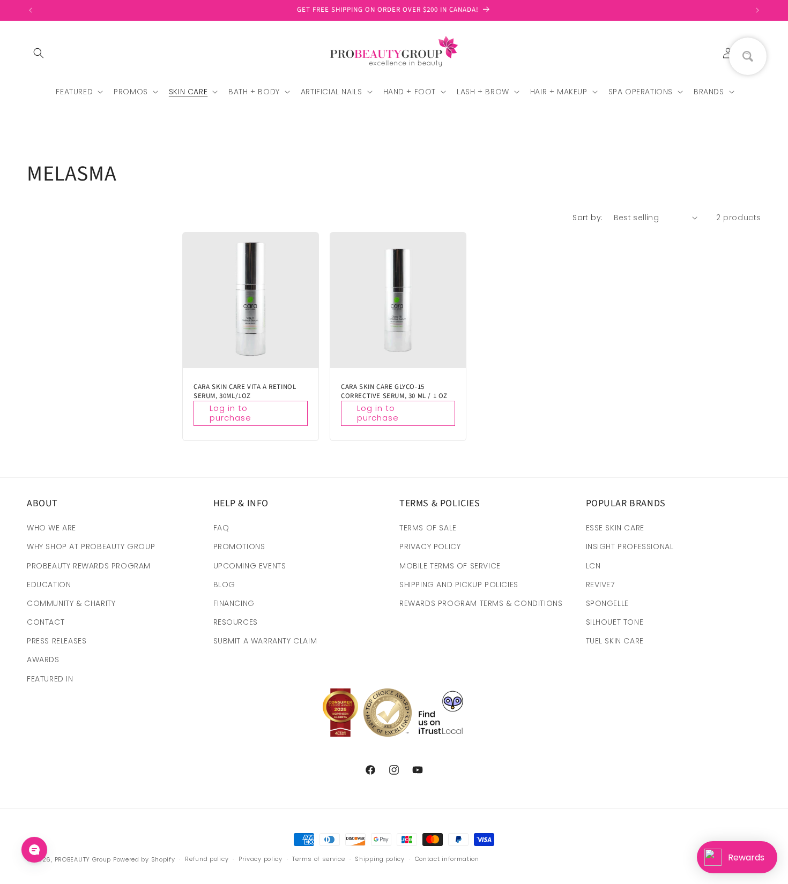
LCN (593, 565)
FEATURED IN (50, 678)
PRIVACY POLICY (429, 546)
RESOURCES (235, 622)
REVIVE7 (600, 584)
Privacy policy (261, 859)
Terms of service (318, 859)
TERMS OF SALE (428, 527)
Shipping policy (380, 859)
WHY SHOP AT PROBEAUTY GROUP (91, 546)
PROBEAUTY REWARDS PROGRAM (89, 565)
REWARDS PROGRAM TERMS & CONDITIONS (480, 603)
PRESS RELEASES (56, 640)
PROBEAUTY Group (83, 859)
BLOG (224, 584)
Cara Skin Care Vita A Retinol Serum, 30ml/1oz (245, 392)
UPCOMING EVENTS (249, 565)
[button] (38, 53)
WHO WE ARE (51, 527)
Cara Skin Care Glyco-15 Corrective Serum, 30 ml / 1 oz (394, 392)
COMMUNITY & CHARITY (71, 603)
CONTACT (45, 622)
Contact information (447, 859)
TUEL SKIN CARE (615, 640)
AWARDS (43, 659)
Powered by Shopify (144, 859)
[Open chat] (34, 850)
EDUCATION (49, 584)
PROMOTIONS (239, 546)
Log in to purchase (230, 412)
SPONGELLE (607, 603)
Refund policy (206, 859)
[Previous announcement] (30, 10)
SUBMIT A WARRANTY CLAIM (265, 640)
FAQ (221, 527)
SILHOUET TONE (615, 622)
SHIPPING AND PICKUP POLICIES (458, 584)
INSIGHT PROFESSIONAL (630, 546)
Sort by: (588, 217)
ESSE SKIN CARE (615, 527)
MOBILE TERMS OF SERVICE (450, 565)
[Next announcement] (757, 10)
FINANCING (234, 603)
